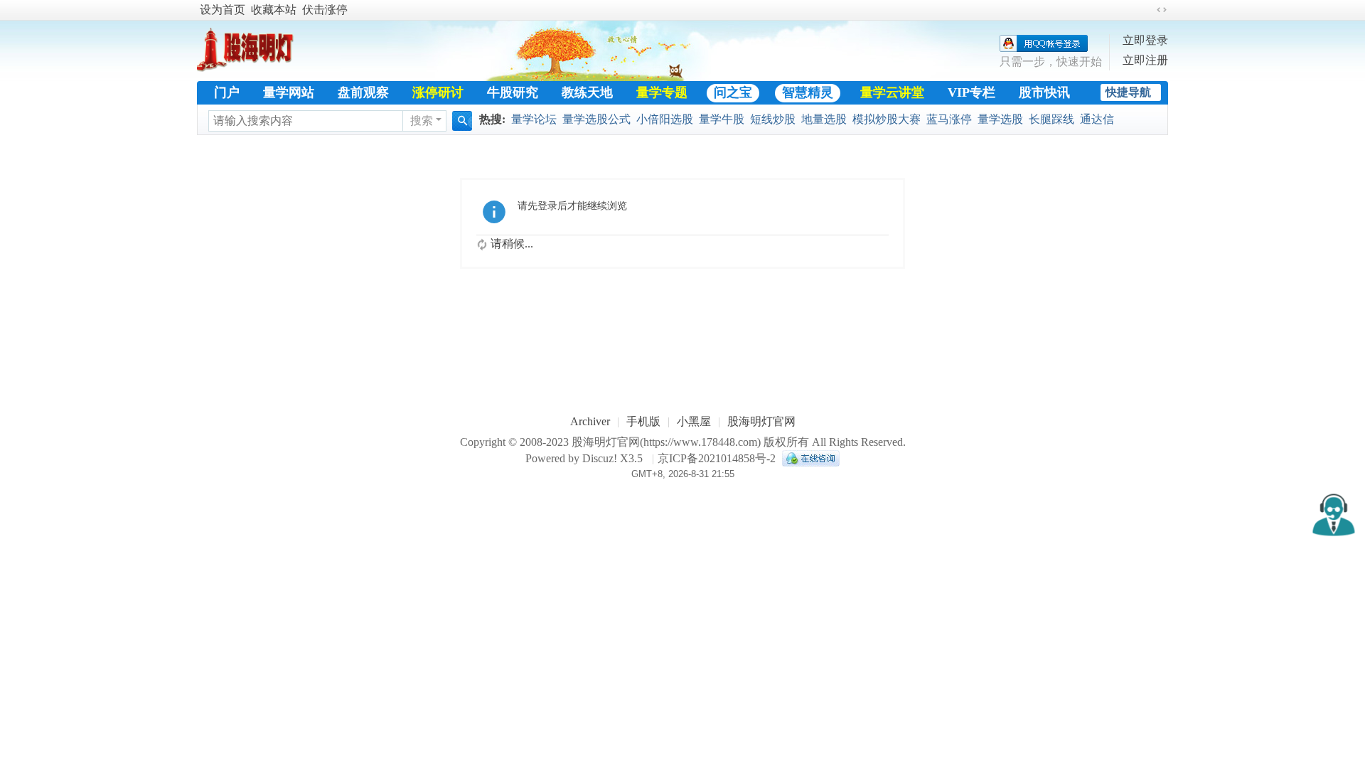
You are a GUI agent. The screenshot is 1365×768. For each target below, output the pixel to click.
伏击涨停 (325, 10)
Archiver (590, 421)
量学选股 (1000, 119)
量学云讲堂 (892, 92)
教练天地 (587, 92)
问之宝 (733, 92)
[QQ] (809, 458)
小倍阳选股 (664, 119)
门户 (227, 92)
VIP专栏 (971, 92)
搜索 (421, 120)
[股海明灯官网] (250, 65)
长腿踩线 (1051, 119)
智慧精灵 (807, 92)
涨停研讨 (438, 92)
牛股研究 (512, 92)
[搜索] (462, 121)
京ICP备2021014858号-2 (717, 458)
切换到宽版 (1161, 10)
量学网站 (288, 92)
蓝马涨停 (949, 119)
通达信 (1097, 119)
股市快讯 (1044, 92)
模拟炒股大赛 (886, 119)
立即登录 (1145, 40)
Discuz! (599, 458)
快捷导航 (1128, 92)
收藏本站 (273, 10)
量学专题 (661, 92)
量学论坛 (534, 119)
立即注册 (1145, 60)
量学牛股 (721, 119)
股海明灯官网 (761, 421)
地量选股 (824, 119)
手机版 (643, 421)
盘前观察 (363, 92)
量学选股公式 (596, 119)
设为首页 (222, 10)
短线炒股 (773, 119)
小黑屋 (694, 421)
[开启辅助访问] (1148, 10)
